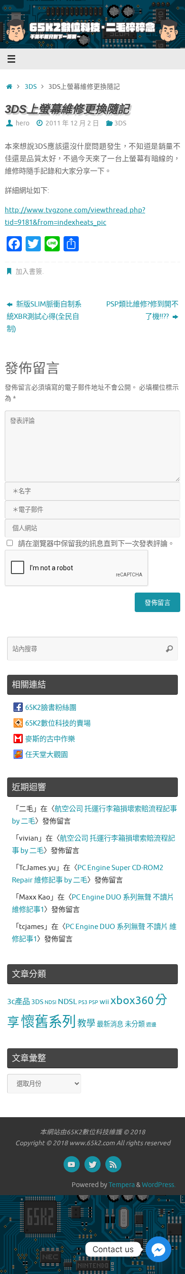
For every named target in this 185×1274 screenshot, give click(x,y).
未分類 (135, 1024)
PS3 (82, 1002)
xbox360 (132, 1000)
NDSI (50, 1002)
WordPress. (159, 1185)
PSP (93, 1002)
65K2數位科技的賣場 (58, 723)
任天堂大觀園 (46, 754)
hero (22, 123)
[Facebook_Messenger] (158, 1249)
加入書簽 (29, 272)
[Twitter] (92, 1164)
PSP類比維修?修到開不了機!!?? (142, 310)
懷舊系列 (48, 1022)
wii (104, 1001)
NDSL (67, 1001)
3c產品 (18, 1001)
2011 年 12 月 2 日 (72, 123)
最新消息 (110, 1024)
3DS (31, 87)
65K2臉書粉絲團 (50, 707)
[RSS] (113, 1164)
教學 (86, 1023)
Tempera (122, 1185)
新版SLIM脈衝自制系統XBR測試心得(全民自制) (44, 316)
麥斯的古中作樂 (50, 739)
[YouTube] (72, 1164)
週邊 (151, 1025)
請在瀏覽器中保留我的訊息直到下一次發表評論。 (96, 543)
